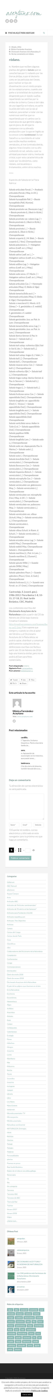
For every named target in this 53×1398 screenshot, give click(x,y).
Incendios (11, 1078)
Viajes (9, 1217)
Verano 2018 (12, 1213)
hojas (30, 1326)
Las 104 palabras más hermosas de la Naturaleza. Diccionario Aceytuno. (31, 1276)
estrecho (20, 1322)
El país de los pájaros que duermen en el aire (24, 986)
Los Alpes (11, 1102)
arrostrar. (21, 1287)
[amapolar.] (11, 1241)
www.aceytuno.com (25, 716)
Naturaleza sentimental (16, 1125)
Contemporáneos (14, 967)
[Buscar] (44, 33)
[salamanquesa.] (11, 1253)
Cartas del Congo (13, 932)
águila (37, 1345)
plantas (10, 1159)
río (34, 1338)
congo (10, 1318)
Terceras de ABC (13, 1198)
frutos (10, 1326)
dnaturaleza (29, 1318)
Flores (9, 1039)
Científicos (11, 944)
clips (8, 948)
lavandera (38, 1326)
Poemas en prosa (13, 1163)
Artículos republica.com (16, 917)
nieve (9, 1132)
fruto (40, 1322)
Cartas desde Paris (14, 936)
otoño (10, 1338)
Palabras (10, 1152)
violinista (11, 1345)
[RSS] (15, 21)
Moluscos (10, 1066)
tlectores (26, 1341)
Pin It (14, 683)
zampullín (21, 1345)
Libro (9, 1098)
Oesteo (10, 1140)
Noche (9, 1070)
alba (16, 1310)
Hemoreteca (12, 1001)
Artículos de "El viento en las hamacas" (21, 909)
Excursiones (11, 998)
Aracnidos (11, 1012)
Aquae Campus (13, 894)
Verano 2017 (12, 1209)
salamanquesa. (23, 1250)
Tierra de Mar (12, 1202)
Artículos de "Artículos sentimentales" (21, 905)
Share (24, 683)
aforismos (11, 890)
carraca (28, 1314)
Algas (9, 1005)
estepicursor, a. (27, 671)
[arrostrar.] (11, 1289)
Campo (9, 928)
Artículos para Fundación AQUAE (20, 913)
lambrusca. (25, 763)
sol (39, 1338)
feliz (28, 1322)
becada (11, 1314)
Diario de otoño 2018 (15, 974)
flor (34, 1322)
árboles (18, 1349)
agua (10, 1310)
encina (39, 1318)
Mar (8, 1062)
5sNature (10, 882)
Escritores (11, 994)
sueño (10, 1341)
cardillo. (24, 737)
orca (38, 1333)
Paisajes (10, 1148)
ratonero (27, 1338)
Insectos (10, 1051)
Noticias (10, 1136)
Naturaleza (22, 1333)
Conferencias (12, 959)
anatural (24, 1310)
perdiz (18, 1338)
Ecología (10, 1035)
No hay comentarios (22, 54)
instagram (11, 1086)
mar (22, 1330)
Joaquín (10, 1090)
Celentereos (12, 1032)
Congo (9, 963)
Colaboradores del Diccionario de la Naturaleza (25, 951)
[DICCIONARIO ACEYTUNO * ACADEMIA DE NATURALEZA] (11, 1264)
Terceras (10, 1190)
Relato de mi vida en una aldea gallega (21, 1171)
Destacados (11, 971)
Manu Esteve (12, 1105)
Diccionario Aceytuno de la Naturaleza (25, 52)
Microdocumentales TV (16, 1113)
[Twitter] (7, 21)
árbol (10, 1349)
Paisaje (9, 1144)
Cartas (36, 1314)
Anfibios (10, 1009)
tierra (18, 1341)
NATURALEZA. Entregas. (16, 1129)
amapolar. (21, 1238)
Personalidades (13, 1155)
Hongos (10, 1047)
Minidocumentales (14, 1121)
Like (24, 680)
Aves (9, 1020)
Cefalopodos (12, 1028)
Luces (9, 1055)
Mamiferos (11, 1059)
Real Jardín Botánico (15, 1167)
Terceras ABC (12, 1194)
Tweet (15, 680)
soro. (23, 750)
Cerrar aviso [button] (26, 1395)
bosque (20, 1314)
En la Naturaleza (13, 990)
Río (8, 1182)
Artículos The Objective (16, 921)
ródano (26, 666)
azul (41, 1310)
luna (16, 1330)
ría (8, 1179)
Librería (10, 1094)
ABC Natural (12, 886)
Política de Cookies (39, 1391)
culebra (19, 1318)
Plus (32, 680)
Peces (9, 1074)
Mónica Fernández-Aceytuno (21, 49)
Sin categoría (12, 1186)
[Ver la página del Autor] (28, 703)
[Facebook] (11, 21)
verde (35, 1341)
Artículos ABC (12, 901)
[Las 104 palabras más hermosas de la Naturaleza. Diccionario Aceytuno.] (11, 1276)
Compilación (11, 955)
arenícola (33, 1310)
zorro (30, 1345)
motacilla (11, 1333)
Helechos (10, 1043)
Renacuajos (11, 1175)
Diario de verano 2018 (15, 978)
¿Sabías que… (12, 1221)
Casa (9, 940)
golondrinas (20, 1326)
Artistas (10, 924)
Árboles (10, 1016)
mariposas (11, 1109)
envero (11, 1322)
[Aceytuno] (23, 11)
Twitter (10, 1206)
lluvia (10, 1330)
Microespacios (12, 1117)
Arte (9, 897)
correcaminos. (27, 668)
